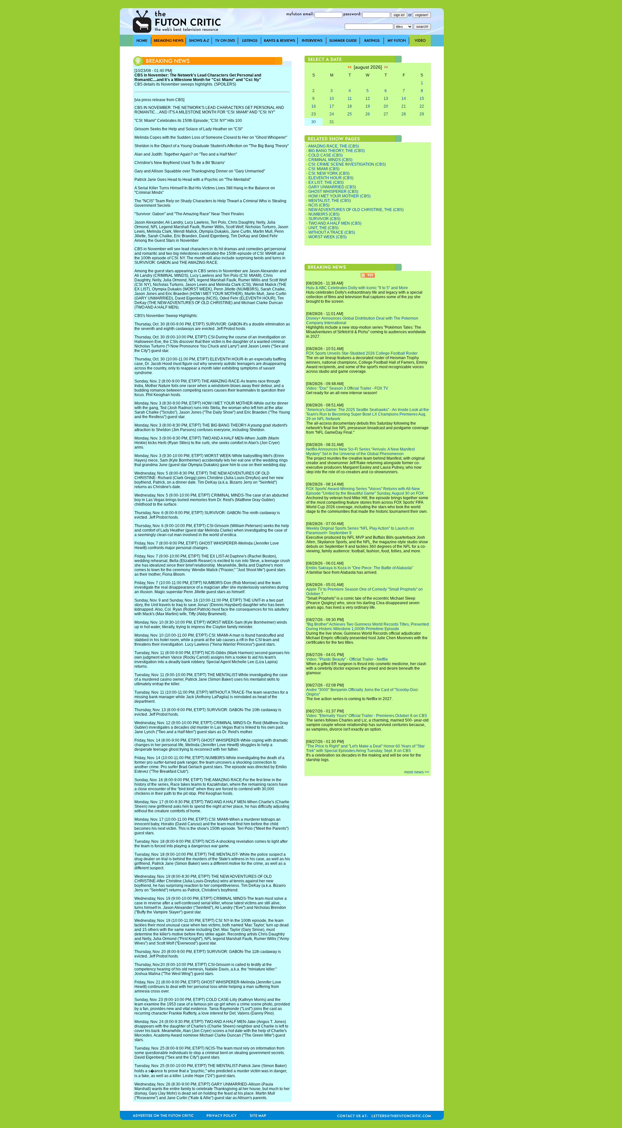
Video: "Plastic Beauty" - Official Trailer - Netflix (347, 659)
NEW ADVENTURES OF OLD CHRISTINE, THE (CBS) (356, 209)
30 (313, 122)
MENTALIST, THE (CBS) (329, 200)
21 (403, 106)
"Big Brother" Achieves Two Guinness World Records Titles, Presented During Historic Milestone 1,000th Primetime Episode (367, 626)
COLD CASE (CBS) (325, 155)
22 (422, 106)
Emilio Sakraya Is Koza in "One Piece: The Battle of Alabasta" (359, 568)
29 (422, 114)
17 (331, 106)
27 (386, 114)
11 (350, 98)
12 (367, 98)
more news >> (416, 772)
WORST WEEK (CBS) (327, 237)
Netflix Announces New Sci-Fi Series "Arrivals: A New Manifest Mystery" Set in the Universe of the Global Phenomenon (360, 451)
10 (331, 98)
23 (313, 114)
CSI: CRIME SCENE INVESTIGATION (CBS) (347, 164)
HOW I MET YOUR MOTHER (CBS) (339, 196)
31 (331, 122)
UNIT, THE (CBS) (323, 228)
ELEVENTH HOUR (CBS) (330, 178)
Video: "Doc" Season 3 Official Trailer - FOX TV (347, 388)
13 (386, 98)
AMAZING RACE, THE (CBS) (333, 146)
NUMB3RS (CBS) (324, 214)
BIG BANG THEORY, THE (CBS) (336, 150)
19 (367, 106)
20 (386, 106)
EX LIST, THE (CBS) (326, 182)
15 (422, 98)
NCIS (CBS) (318, 205)
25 (349, 114)
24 (331, 114)
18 (349, 106)
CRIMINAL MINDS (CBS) (330, 160)
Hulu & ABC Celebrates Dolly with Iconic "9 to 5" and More (357, 288)
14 (403, 98)
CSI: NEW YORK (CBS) (329, 173)
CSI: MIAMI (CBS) (324, 169)
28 (403, 114)
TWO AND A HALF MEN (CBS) (335, 223)
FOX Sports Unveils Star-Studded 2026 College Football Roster (362, 353)
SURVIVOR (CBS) (324, 219)
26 (367, 114)
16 (313, 106)
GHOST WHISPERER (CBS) (333, 191)
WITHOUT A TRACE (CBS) (331, 232)
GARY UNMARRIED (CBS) (332, 187)
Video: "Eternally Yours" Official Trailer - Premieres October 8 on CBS (366, 715)
